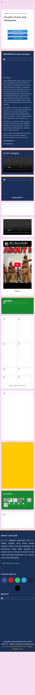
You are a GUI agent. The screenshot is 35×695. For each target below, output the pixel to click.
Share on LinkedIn (18, 38)
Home (6, 13)
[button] (17, 568)
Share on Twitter (18, 31)
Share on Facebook (18, 34)
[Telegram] (24, 580)
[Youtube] (11, 580)
